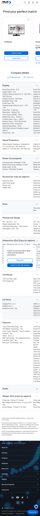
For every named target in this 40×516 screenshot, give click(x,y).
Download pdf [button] (15, 77)
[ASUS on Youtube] (17, 497)
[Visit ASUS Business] (7, 443)
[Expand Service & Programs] (37, 485)
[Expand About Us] (37, 448)
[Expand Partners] (37, 453)
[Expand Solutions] (37, 463)
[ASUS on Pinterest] (22, 503)
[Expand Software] (37, 474)
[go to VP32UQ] (16, 30)
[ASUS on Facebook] (27, 497)
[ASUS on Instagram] (17, 503)
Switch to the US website (20, 265)
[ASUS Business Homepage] (6, 2)
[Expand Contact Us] (37, 490)
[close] (34, 247)
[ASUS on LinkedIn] (12, 497)
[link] (16, 58)
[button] (25, 2)
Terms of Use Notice (8, 513)
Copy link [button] (29, 77)
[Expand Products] (37, 458)
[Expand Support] (37, 479)
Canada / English (9, 508)
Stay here (20, 260)
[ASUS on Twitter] (22, 497)
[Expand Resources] (37, 469)
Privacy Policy (20, 513)
